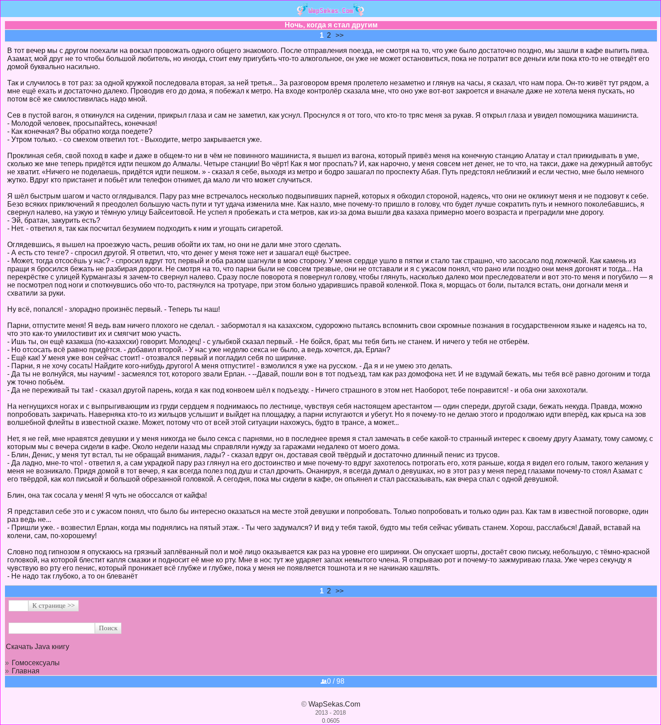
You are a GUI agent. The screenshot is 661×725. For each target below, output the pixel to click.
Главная (26, 671)
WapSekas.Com (334, 704)
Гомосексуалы (36, 663)
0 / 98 (335, 681)
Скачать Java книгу (37, 646)
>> (339, 35)
